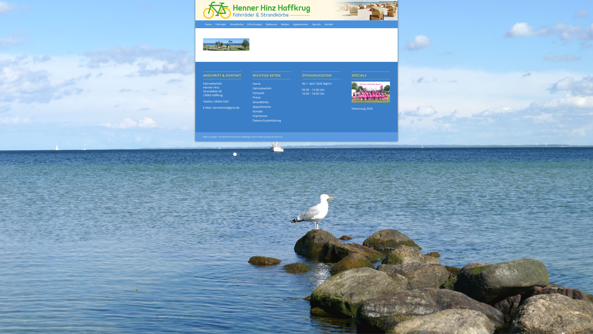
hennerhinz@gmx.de (226, 107)
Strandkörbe (261, 102)
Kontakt (258, 111)
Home (257, 84)
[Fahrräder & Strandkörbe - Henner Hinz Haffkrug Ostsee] (257, 10)
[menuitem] (208, 24)
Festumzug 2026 (362, 108)
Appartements (262, 107)
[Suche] (388, 24)
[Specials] (371, 92)
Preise (257, 97)
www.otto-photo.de (274, 137)
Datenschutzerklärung (267, 120)
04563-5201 (221, 101)
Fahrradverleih (262, 88)
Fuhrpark (258, 93)
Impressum (260, 116)
